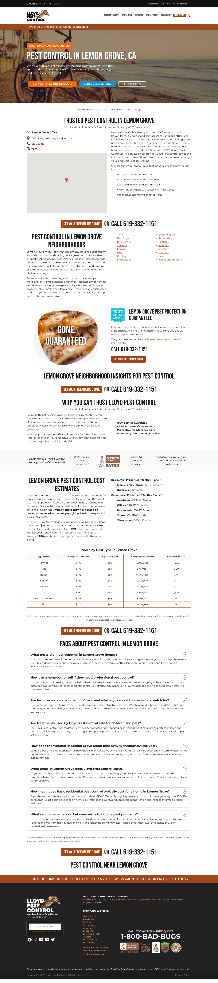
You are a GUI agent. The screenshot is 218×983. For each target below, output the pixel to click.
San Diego (102, 899)
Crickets (122, 245)
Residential (127, 15)
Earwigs (121, 249)
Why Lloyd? (166, 15)
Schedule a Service (97, 83)
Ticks (161, 256)
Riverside (122, 899)
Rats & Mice (165, 238)
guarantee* (81, 464)
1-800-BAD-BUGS (150, 936)
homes (151, 339)
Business (139, 15)
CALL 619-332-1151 (129, 349)
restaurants (163, 339)
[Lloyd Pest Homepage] (38, 16)
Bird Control (124, 241)
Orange (113, 899)
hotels (174, 339)
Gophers (122, 256)
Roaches (163, 241)
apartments (118, 342)
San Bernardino (165, 899)
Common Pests (86, 109)
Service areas (152, 15)
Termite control (111, 15)
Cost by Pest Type (120, 109)
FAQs (138, 109)
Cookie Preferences (93, 954)
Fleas (120, 252)
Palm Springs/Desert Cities (142, 899)
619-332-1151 (134, 84)
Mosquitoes (124, 259)
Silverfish (163, 245)
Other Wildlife (166, 234)
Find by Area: (90, 899)
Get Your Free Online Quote (52, 83)
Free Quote (179, 15)
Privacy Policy (182, 975)
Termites (163, 252)
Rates (102, 109)
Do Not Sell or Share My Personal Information (95, 949)
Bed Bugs (123, 238)
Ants (120, 234)
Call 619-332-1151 (134, 224)
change (43, 917)
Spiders (162, 249)
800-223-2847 (34, 3)
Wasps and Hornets (170, 259)
